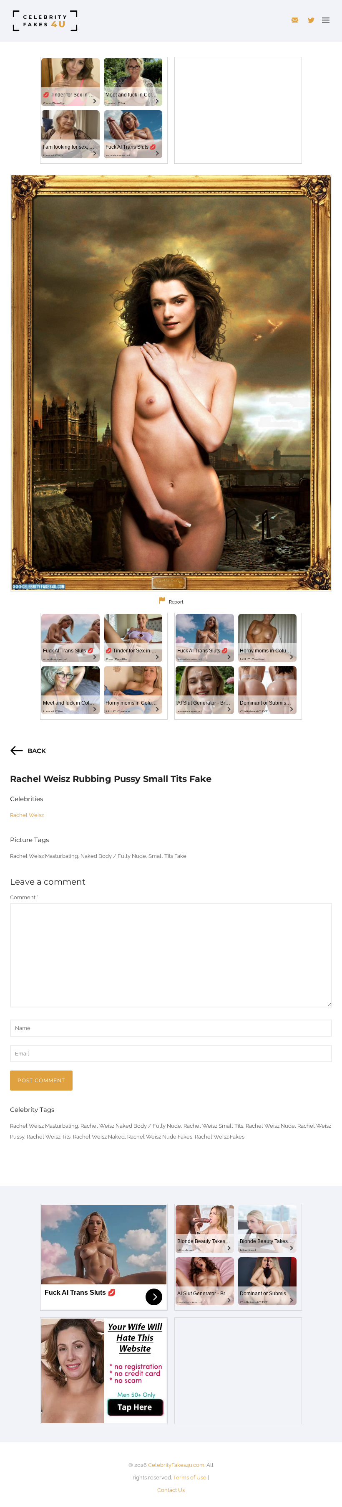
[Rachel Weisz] (171, 382)
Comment (24, 897)
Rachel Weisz (27, 815)
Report (176, 602)
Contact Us (171, 1490)
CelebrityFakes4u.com (176, 1465)
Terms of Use (189, 1477)
